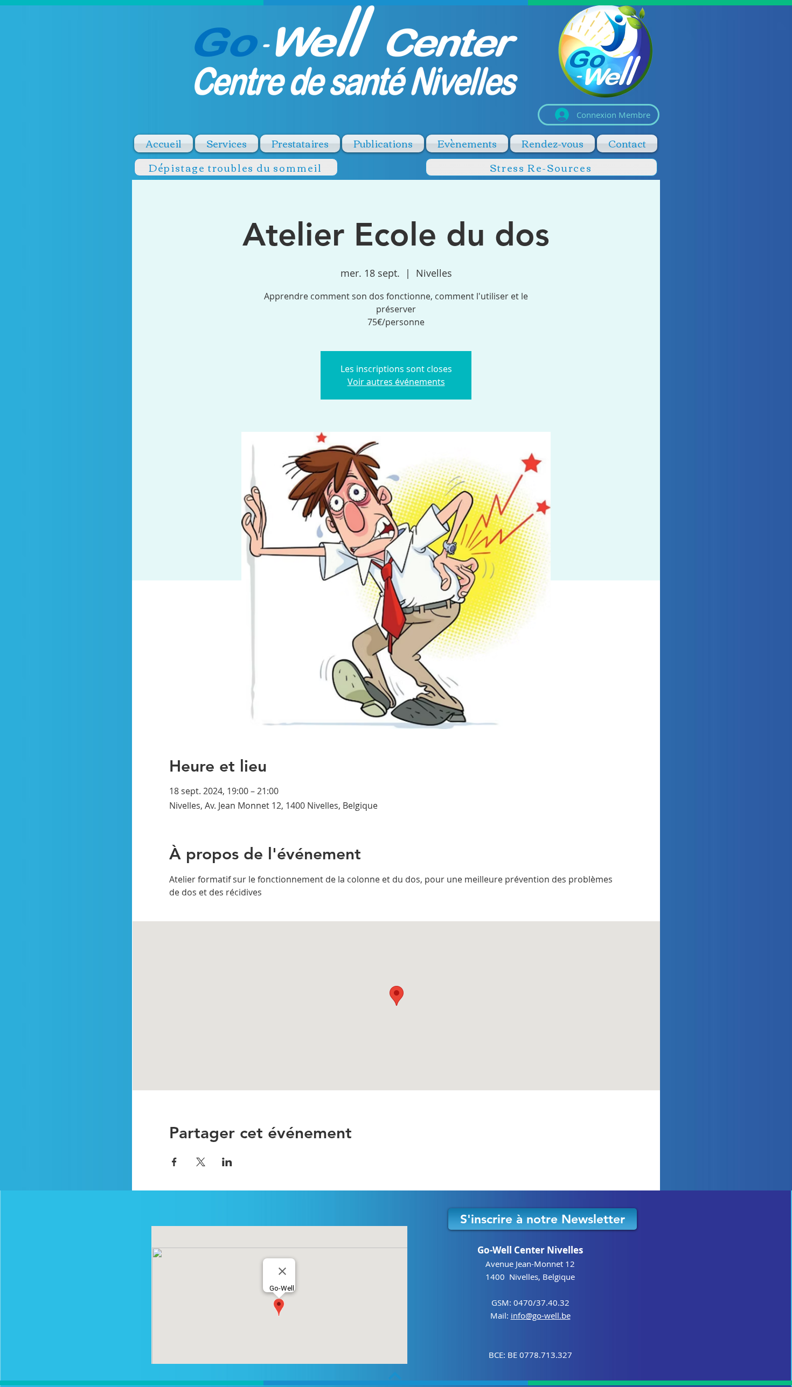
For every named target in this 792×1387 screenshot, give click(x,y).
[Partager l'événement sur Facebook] (174, 1162)
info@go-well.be (541, 1315)
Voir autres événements (396, 382)
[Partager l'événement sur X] (201, 1162)
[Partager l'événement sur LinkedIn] (227, 1162)
